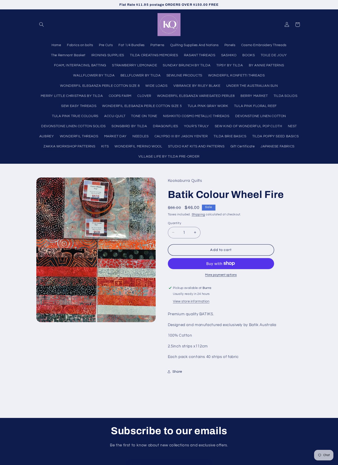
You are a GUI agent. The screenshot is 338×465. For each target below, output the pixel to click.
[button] (41, 24)
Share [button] (177, 371)
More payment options (221, 274)
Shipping (198, 214)
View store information (191, 301)
